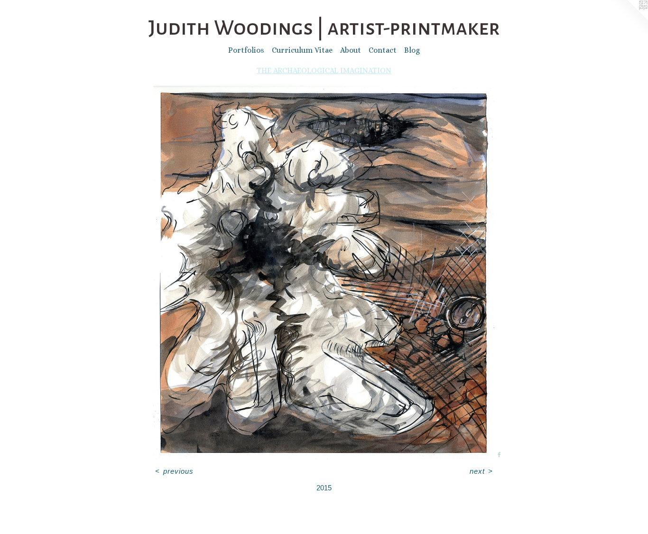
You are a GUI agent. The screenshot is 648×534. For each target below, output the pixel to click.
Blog (412, 50)
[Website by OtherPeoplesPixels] (629, 19)
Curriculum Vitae (302, 50)
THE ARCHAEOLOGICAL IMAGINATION (324, 70)
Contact (383, 50)
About (350, 50)
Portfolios (246, 50)
